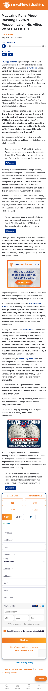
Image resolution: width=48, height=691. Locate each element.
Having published (9, 62)
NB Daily (5, 673)
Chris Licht (6, 669)
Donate (41, 679)
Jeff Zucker (28, 669)
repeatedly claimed (27, 359)
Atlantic (14, 673)
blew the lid (32, 68)
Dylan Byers (17, 669)
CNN (41, 669)
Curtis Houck (7, 34)
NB (36, 669)
